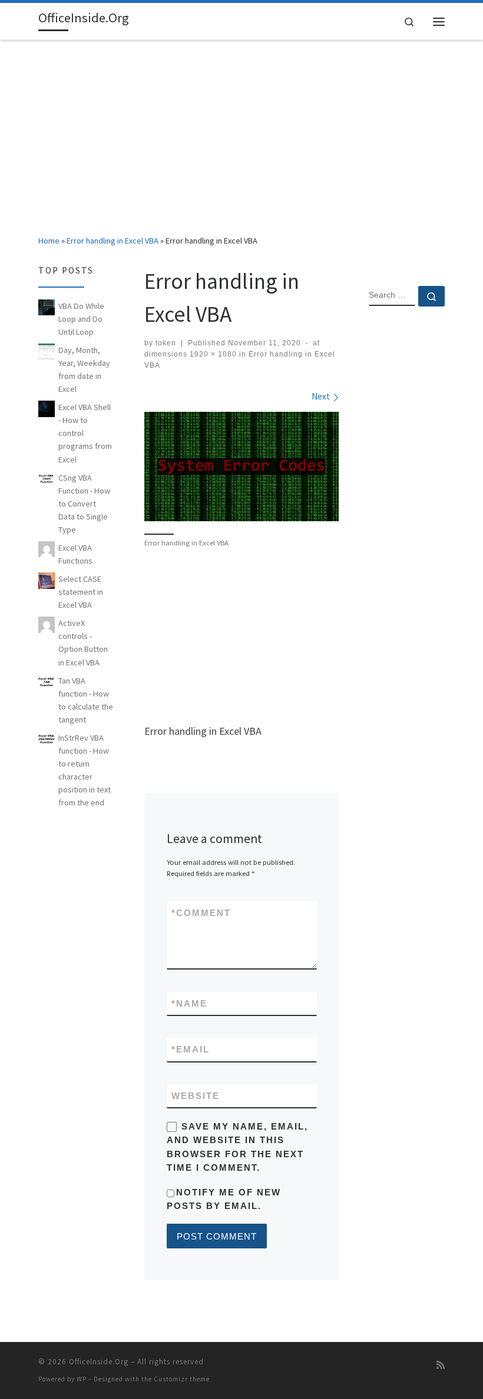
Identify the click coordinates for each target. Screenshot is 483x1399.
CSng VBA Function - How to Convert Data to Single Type (84, 503)
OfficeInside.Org (98, 1362)
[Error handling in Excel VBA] (241, 466)
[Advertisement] (241, 128)
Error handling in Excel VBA (112, 240)
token (166, 343)
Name (189, 1003)
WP (82, 1379)
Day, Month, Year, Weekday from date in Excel (84, 369)
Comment (201, 913)
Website (195, 1096)
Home (48, 240)
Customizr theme (182, 1379)
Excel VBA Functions (75, 554)
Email (190, 1049)
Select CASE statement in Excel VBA (80, 592)
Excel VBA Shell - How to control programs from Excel (85, 433)
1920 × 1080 (212, 354)
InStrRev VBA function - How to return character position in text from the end (84, 770)
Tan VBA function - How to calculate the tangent (85, 700)
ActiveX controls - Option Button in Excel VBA (83, 642)
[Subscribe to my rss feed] (440, 1365)
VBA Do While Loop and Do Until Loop (81, 319)
